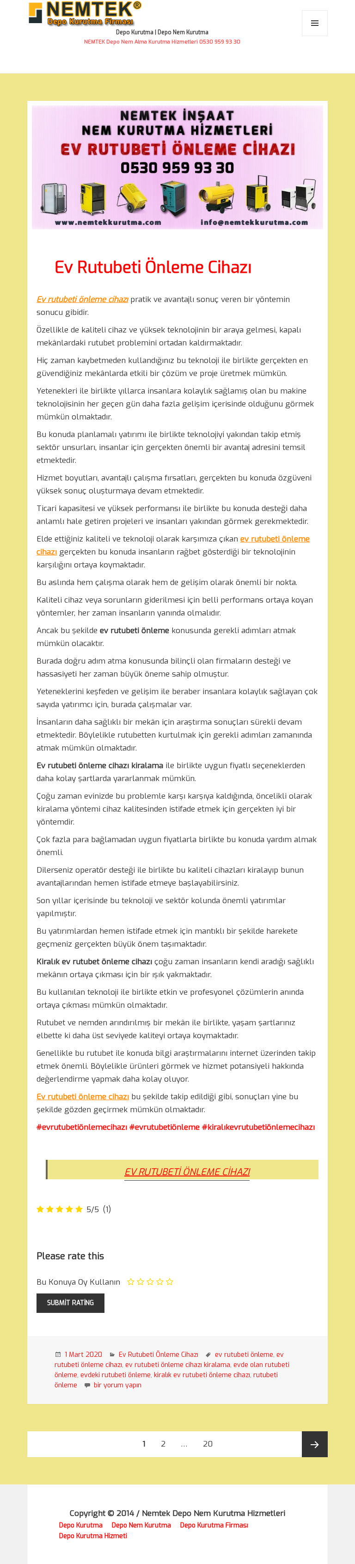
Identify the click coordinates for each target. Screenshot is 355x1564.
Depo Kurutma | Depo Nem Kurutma (162, 32)
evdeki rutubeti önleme (115, 1375)
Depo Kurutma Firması (214, 1525)
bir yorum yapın (116, 1385)
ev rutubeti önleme (244, 1354)
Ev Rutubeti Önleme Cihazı (153, 267)
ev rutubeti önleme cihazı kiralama (177, 1365)
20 (211, 1444)
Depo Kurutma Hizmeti (93, 1536)
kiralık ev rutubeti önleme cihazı (202, 1375)
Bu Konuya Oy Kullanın (78, 1282)
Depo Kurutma (81, 1525)
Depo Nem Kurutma (141, 1525)
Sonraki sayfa (315, 1444)
